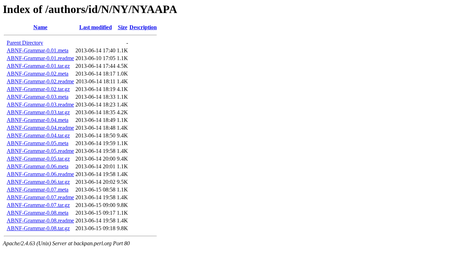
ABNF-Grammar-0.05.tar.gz (38, 159)
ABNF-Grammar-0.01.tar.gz (38, 66)
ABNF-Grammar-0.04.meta (37, 120)
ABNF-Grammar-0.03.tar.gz (38, 112)
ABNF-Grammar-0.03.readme (40, 105)
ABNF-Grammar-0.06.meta (37, 166)
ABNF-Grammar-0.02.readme (40, 81)
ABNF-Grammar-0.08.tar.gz (38, 228)
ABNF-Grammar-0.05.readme (40, 151)
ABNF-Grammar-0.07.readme (40, 197)
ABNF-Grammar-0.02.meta (37, 74)
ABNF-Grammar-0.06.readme (40, 174)
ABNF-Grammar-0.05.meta (37, 143)
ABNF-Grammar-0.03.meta (37, 97)
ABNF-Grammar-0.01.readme (40, 58)
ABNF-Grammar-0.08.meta (37, 213)
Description (143, 27)
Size (122, 27)
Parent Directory (25, 43)
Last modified (95, 27)
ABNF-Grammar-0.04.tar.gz (38, 135)
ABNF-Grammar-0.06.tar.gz (38, 182)
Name (40, 27)
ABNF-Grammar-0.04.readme (40, 128)
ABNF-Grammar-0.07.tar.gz (38, 205)
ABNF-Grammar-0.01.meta (37, 50)
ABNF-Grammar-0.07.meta (37, 190)
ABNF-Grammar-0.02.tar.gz (38, 89)
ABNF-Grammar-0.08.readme (40, 220)
